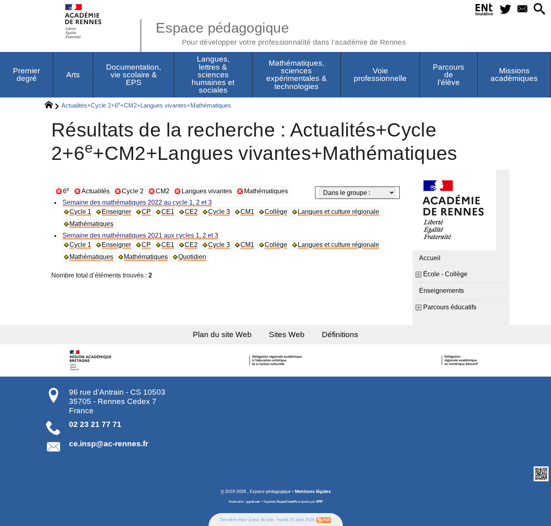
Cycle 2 (133, 191)
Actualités (95, 191)
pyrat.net (253, 501)
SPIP (319, 501)
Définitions (340, 334)
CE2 (191, 211)
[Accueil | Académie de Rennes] (92, 360)
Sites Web (287, 334)
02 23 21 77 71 (95, 424)
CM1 (247, 211)
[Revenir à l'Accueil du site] (52, 105)
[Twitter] (505, 9)
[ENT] (484, 11)
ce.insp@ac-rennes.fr (108, 443)
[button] (539, 9)
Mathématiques (266, 191)
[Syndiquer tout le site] (324, 519)
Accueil (429, 258)
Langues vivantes (207, 191)
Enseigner (116, 211)
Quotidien (192, 256)
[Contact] (522, 9)
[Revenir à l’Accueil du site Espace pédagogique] (84, 21)
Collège (276, 211)
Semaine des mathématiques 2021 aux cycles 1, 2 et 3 (140, 235)
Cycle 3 (219, 211)
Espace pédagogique (281, 32)
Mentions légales (313, 491)
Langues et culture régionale (338, 211)
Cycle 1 (80, 211)
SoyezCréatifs (287, 501)
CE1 (167, 211)
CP (146, 211)
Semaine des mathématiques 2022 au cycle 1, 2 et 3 (137, 202)
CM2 (162, 191)
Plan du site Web (222, 334)
